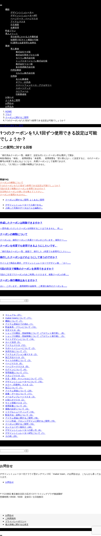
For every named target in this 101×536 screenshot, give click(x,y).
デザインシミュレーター (22, 12)
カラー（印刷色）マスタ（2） (19, 384)
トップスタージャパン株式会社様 (31, 60)
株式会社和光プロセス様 (27, 54)
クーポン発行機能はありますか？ (18, 280)
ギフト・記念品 (23, 82)
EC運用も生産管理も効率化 (23, 42)
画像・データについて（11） (19, 393)
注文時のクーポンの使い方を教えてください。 (22, 191)
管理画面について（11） (17, 372)
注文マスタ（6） (13, 330)
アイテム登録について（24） (19, 390)
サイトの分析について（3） (18, 360)
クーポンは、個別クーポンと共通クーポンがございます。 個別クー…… (33, 239)
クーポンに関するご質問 (11, 125)
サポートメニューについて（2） (20, 348)
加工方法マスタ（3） (15, 357)
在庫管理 (15, 27)
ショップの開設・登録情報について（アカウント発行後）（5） (35, 336)
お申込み (9, 106)
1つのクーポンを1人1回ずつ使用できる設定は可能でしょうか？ (30, 185)
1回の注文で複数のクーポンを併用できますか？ (22, 188)
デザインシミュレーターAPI (24, 15)
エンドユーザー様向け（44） (19, 427)
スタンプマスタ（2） (15, 375)
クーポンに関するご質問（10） (20, 424)
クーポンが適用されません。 (13, 194)
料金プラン (10, 30)
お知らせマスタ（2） (15, 399)
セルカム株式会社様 (25, 73)
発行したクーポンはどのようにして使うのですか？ (28, 257)
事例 (7, 45)
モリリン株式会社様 (25, 57)
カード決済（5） (13, 342)
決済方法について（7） (16, 351)
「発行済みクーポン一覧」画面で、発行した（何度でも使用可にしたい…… (35, 251)
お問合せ (9, 103)
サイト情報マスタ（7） (16, 402)
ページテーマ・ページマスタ (24, 18)
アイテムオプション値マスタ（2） (21, 354)
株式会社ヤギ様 (23, 51)
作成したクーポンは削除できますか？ (21, 222)
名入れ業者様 (22, 79)
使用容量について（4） (16, 405)
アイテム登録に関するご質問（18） (22, 417)
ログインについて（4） (16, 369)
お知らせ (9, 97)
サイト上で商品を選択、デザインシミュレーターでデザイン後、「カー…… (35, 263)
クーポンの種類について (11, 182)
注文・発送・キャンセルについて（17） (24, 378)
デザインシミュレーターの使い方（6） (23, 430)
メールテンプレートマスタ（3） (20, 396)
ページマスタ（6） (14, 363)
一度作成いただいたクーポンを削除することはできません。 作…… (31, 228)
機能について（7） (14, 321)
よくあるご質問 (12, 100)
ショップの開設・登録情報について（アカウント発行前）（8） (35, 333)
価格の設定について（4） (17, 408)
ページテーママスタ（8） (17, 366)
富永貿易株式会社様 (25, 66)
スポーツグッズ (23, 88)
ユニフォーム (22, 91)
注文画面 (15, 24)
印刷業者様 (21, 94)
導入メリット (11, 33)
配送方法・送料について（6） (19, 414)
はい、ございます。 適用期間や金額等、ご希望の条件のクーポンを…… (33, 286)
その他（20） (11, 436)
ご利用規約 (10, 518)
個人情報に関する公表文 (16, 524)
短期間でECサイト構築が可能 (24, 39)
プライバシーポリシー (15, 521)
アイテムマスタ (18, 21)
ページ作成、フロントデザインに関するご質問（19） (30, 421)
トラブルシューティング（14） (20, 411)
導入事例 (15, 48)
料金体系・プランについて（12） (21, 327)
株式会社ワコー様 (24, 63)
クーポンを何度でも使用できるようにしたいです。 (28, 245)
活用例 (14, 76)
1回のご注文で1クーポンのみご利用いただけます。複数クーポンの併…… (34, 274)
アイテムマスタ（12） (16, 345)
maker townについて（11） (18, 317)
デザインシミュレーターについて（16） (24, 381)
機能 (7, 9)
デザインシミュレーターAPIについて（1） (25, 433)
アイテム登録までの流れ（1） (19, 324)
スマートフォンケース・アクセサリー (34, 85)
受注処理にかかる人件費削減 (24, 36)
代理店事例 (16, 70)
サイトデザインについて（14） (20, 339)
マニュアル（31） (13, 314)
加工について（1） (14, 387)
